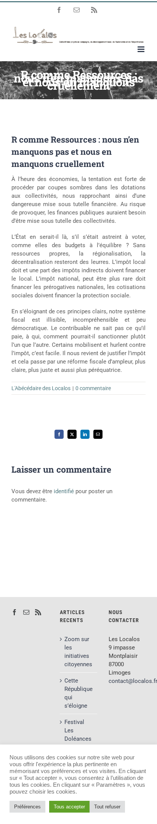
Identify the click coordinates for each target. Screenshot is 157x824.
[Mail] (26, 612)
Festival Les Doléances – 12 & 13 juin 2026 (77, 739)
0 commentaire (93, 388)
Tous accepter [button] (69, 807)
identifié (64, 491)
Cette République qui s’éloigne (78, 693)
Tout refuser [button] (107, 807)
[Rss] (38, 612)
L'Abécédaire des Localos (40, 388)
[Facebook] (14, 612)
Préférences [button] (27, 807)
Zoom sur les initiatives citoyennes (78, 652)
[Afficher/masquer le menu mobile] (142, 49)
